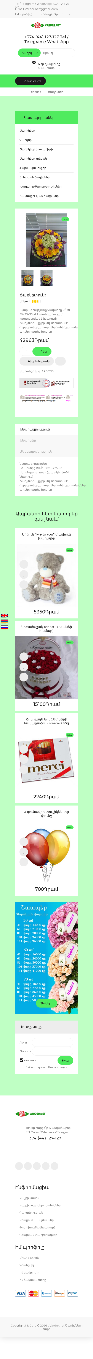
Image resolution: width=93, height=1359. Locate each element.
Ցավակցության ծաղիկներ (39, 195)
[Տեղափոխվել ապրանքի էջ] (46, 575)
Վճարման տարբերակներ (38, 1234)
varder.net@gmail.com (41, 9)
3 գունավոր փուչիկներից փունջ (46, 814)
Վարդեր (25, 140)
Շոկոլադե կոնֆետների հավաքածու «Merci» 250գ (46, 721)
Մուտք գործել (29, 1257)
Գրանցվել (26, 1265)
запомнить (31, 1060)
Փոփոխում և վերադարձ (37, 1227)
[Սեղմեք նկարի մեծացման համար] (46, 240)
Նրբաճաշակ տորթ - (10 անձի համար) (46, 629)
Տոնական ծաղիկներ (34, 177)
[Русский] (4, 627)
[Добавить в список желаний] (60, 361)
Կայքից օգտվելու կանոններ (40, 1205)
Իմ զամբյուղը (29, 1272)
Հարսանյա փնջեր (32, 168)
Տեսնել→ (46, 1003)
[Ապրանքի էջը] (23, 584)
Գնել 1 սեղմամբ (38, 361)
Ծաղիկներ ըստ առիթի (36, 149)
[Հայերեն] (4, 621)
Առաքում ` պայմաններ (36, 1220)
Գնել (43, 351)
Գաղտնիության (31, 1212)
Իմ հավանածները (32, 1279)
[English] (4, 616)
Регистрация (57, 1067)
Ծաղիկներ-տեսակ (33, 158)
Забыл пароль (36, 1067)
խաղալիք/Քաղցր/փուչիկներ (40, 186)
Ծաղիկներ (27, 130)
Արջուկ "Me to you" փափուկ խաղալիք (46, 536)
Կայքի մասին (29, 1198)
